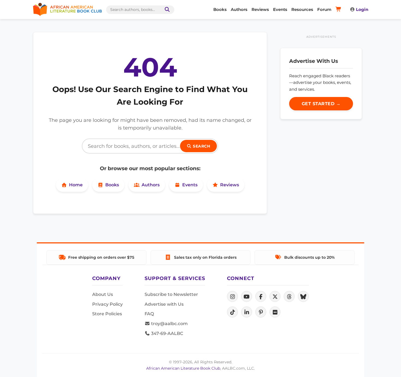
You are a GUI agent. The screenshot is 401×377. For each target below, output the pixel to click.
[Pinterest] (260, 312)
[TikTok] (232, 312)
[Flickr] (275, 312)
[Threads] (289, 296)
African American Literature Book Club (183, 368)
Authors (239, 9)
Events (280, 9)
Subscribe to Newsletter (171, 294)
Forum (324, 9)
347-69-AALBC (166, 333)
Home (76, 184)
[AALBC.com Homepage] (67, 9)
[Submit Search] (166, 10)
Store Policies (107, 313)
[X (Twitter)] (275, 296)
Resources (302, 9)
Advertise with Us (164, 304)
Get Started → (321, 103)
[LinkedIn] (246, 312)
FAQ (149, 313)
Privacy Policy (107, 304)
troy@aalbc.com (169, 323)
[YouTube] (246, 296)
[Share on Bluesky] (303, 296)
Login (362, 9)
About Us (102, 294)
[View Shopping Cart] (339, 9)
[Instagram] (232, 296)
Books (220, 9)
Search (201, 146)
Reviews (260, 9)
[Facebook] (260, 296)
